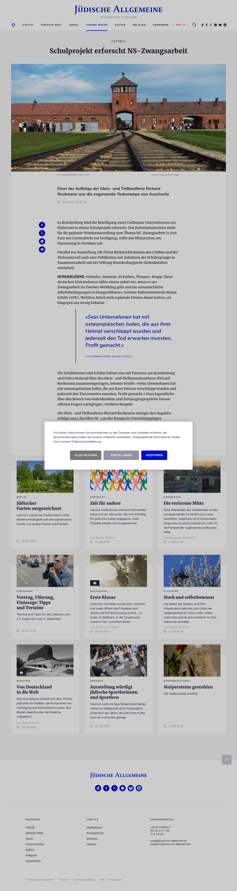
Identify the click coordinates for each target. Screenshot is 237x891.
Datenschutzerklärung (86, 442)
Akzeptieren (154, 455)
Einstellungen (121, 455)
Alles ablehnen (85, 455)
